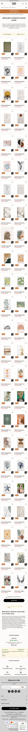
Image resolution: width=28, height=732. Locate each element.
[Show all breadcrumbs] (2, 14)
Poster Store (17, 728)
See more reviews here (14, 660)
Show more (14, 600)
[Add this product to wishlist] (12, 40)
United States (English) (14, 726)
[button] (22, 726)
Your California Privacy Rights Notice (14, 714)
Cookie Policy (21, 712)
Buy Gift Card (15, 708)
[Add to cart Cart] (12, 54)
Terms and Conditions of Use (10, 712)
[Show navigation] (2, 3)
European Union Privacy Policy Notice (17, 719)
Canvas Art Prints (9, 14)
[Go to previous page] (7, 606)
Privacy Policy (5, 719)
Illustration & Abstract (18, 14)
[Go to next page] (21, 606)
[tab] (23, 4)
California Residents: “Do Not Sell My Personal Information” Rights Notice (14, 716)
